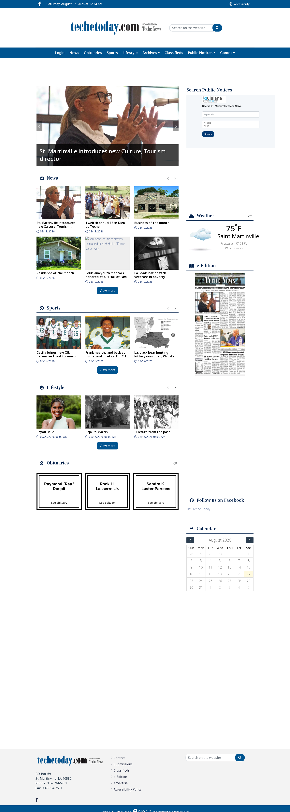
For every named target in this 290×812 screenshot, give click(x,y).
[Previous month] (190, 540)
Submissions (123, 764)
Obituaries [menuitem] (93, 52)
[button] (175, 463)
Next (176, 126)
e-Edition (120, 777)
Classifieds (122, 770)
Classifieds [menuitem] (174, 52)
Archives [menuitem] (149, 52)
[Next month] (250, 540)
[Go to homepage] (115, 28)
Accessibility (242, 4)
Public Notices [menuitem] (200, 52)
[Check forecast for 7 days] (200, 239)
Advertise (121, 783)
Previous (39, 126)
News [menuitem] (74, 52)
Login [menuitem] (60, 52)
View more (107, 290)
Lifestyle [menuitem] (130, 52)
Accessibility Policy (127, 789)
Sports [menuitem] (112, 52)
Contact (119, 758)
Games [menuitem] (226, 52)
